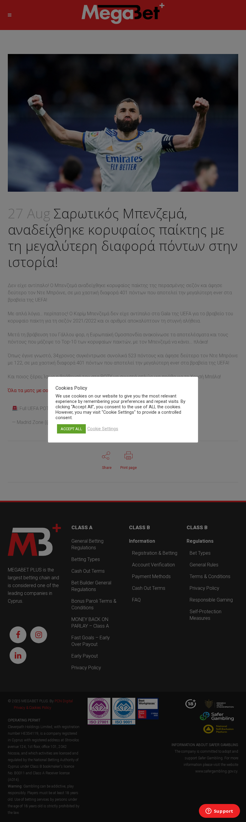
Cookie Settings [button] (102, 428)
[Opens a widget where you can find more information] (219, 811)
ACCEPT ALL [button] (71, 429)
